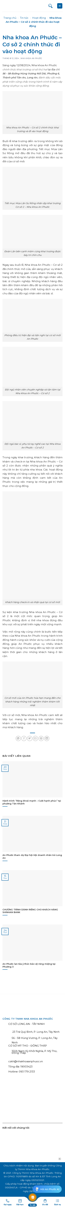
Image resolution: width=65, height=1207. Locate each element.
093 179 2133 (27, 1071)
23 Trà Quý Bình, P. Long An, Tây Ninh (36, 1031)
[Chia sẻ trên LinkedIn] (46, 738)
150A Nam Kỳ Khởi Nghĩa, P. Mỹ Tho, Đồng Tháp (34, 1051)
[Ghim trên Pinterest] (41, 738)
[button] (59, 5)
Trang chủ (10, 17)
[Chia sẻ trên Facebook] (23, 738)
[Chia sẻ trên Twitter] (29, 738)
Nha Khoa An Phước (31, 58)
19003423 (26, 1066)
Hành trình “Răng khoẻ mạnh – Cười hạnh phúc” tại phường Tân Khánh (31, 802)
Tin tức (24, 17)
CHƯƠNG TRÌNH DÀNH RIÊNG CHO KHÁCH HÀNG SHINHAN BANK (30, 911)
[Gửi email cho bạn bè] (35, 738)
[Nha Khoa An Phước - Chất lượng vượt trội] (14, 6)
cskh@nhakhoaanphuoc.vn (25, 1061)
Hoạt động (39, 17)
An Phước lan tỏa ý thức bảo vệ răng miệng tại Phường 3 (29, 965)
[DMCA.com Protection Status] (48, 1103)
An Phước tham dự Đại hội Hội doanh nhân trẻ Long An (32, 856)
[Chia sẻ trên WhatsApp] (18, 738)
